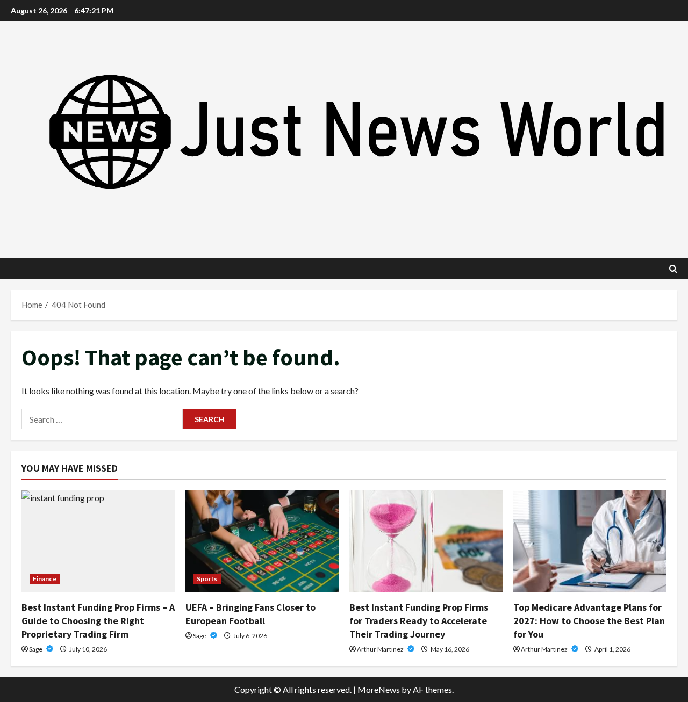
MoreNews (378, 689)
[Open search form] (673, 268)
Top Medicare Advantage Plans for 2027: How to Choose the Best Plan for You (589, 620)
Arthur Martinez (381, 649)
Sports (207, 579)
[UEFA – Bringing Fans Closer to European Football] (262, 541)
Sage (36, 649)
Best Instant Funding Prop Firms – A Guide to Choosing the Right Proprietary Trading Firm (98, 620)
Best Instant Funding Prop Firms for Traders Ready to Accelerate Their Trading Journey (418, 620)
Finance (44, 579)
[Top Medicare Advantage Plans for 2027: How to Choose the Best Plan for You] (589, 541)
